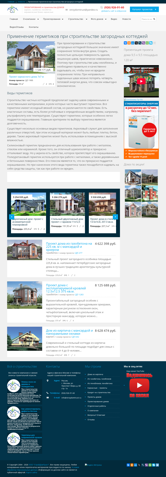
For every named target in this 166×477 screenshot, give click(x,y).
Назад (11, 216)
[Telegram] (157, 465)
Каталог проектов (142, 9)
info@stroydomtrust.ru (71, 397)
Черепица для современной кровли (31, 436)
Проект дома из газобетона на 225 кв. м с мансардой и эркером (69, 246)
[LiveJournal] (139, 42)
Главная (14, 19)
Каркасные (92, 388)
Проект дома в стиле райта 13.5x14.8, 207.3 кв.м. (105, 220)
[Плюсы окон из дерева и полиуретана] (13, 385)
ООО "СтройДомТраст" (39, 464)
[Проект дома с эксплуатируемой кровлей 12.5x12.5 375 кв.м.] (24, 295)
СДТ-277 (78, 253)
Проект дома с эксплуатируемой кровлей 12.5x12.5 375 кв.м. (66, 288)
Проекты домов (94, 397)
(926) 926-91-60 (68, 393)
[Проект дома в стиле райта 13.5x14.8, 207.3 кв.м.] (106, 204)
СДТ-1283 (79, 294)
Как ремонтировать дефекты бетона (30, 410)
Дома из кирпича (95, 374)
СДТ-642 (75, 336)
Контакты (33, 27)
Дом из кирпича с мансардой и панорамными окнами (69, 332)
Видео (114, 19)
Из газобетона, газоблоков (99, 379)
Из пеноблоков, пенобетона (100, 383)
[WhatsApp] (147, 42)
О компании (93, 410)
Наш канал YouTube (135, 371)
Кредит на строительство (99, 392)
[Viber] (143, 42)
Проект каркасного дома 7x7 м (26, 76)
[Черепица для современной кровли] (13, 439)
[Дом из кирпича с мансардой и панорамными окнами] (24, 339)
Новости (126, 19)
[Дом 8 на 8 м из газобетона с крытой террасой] (150, 209)
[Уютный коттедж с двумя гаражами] (150, 193)
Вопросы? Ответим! (96, 415)
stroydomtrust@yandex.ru (83, 9)
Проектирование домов (98, 401)
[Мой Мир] (132, 42)
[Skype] (150, 42)
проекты (103, 388)
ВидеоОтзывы (17, 27)
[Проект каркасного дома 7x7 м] (31, 57)
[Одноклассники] (129, 42)
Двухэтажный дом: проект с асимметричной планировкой (27, 221)
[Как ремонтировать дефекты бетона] (13, 412)
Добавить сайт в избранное (113, 11)
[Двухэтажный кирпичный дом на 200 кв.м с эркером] (133, 209)
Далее (115, 216)
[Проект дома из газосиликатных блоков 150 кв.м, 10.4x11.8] (133, 177)
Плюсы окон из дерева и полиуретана (28, 384)
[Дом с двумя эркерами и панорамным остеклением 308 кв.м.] (133, 193)
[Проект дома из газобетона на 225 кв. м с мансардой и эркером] (24, 250)
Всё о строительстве (22, 366)
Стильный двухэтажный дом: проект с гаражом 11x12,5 (67, 220)
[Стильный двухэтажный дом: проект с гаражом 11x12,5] (67, 204)
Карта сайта (31, 472)
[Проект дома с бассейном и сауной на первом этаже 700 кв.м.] (150, 177)
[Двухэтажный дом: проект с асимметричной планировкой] (28, 204)
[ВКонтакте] (125, 42)
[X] (136, 42)
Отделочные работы (97, 406)
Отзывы (91, 419)
